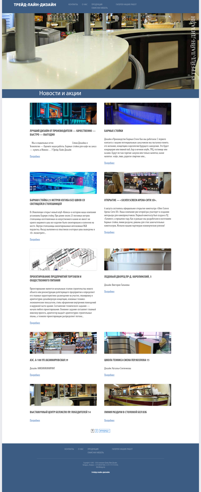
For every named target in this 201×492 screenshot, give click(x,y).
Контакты (73, 4)
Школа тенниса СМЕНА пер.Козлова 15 (126, 360)
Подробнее (35, 156)
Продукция (97, 4)
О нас (84, 4)
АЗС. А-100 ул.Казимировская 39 (49, 360)
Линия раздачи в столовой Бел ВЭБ (125, 412)
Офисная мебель (100, 8)
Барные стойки (113, 131)
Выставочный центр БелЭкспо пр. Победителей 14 (60, 412)
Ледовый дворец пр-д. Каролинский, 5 (128, 276)
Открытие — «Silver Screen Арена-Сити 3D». (130, 200)
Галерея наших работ (126, 4)
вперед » (104, 431)
